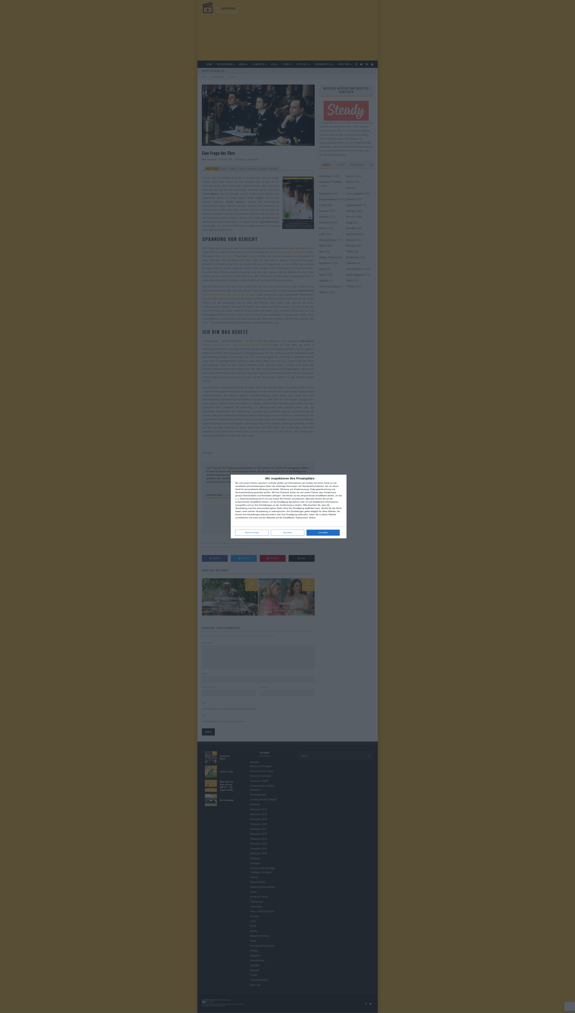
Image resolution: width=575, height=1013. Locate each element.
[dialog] (289, 506)
